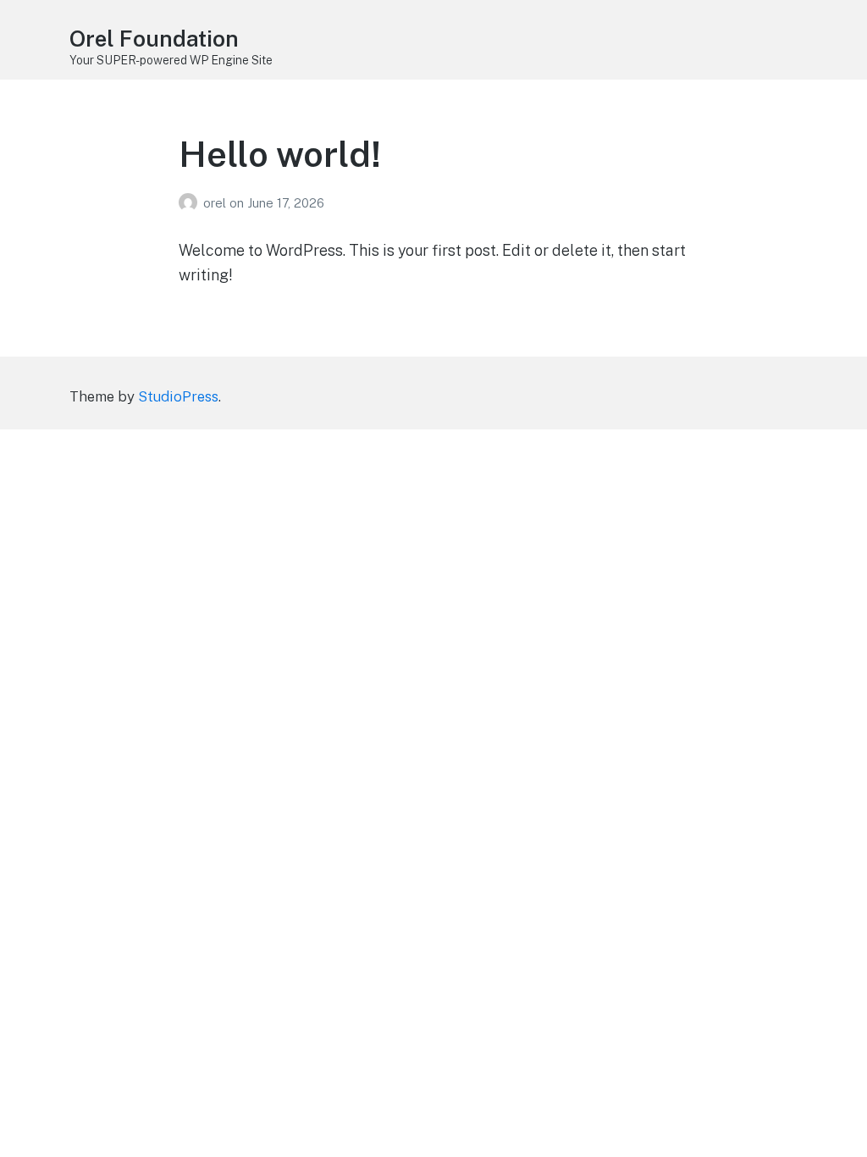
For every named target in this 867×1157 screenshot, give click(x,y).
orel (216, 203)
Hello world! (280, 153)
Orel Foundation (154, 38)
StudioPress (178, 396)
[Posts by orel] (191, 203)
